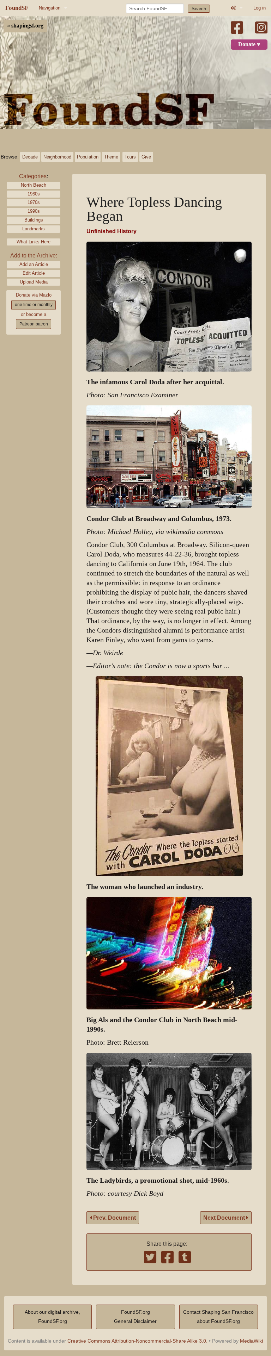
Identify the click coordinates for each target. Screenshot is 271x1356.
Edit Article (34, 273)
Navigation (49, 8)
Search (199, 8)
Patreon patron (33, 324)
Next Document (224, 1218)
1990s (34, 211)
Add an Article (33, 264)
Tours (130, 157)
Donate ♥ (249, 44)
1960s (34, 194)
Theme (111, 157)
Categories (33, 176)
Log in (259, 8)
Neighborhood (57, 157)
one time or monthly (34, 305)
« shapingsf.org (25, 26)
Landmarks (33, 228)
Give (146, 157)
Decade (30, 157)
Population (87, 157)
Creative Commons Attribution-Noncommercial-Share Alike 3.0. (137, 1341)
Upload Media (34, 282)
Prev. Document (114, 1218)
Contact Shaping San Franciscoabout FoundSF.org (218, 1316)
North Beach (33, 185)
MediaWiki (251, 1341)
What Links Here (33, 241)
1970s (34, 202)
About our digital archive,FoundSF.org (52, 1316)
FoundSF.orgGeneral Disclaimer (135, 1316)
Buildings (33, 220)
